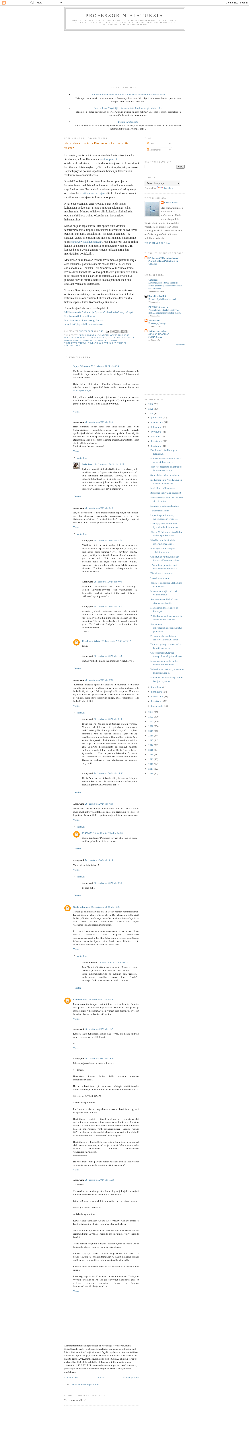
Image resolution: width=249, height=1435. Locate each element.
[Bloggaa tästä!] (116, 331)
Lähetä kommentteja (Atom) (84, 1384)
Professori (171, 202)
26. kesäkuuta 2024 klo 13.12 (116, 641)
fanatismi (103, 335)
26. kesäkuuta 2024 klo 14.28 (108, 833)
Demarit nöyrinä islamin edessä (162, 299)
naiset (68, 340)
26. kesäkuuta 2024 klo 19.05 (99, 1179)
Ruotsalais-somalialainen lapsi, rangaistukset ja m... (165, 460)
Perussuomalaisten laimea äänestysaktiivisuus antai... (165, 637)
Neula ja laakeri (81, 906)
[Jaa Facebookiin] (122, 331)
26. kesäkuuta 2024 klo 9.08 (108, 581)
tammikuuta (157, 705)
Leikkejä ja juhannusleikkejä (164, 505)
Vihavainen (154, 320)
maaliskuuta (157, 696)
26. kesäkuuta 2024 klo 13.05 (108, 606)
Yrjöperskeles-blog (158, 331)
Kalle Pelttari (80, 999)
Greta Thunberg (120, 335)
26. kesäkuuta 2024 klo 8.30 (99, 421)
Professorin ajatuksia (124, 15)
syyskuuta (156, 431)
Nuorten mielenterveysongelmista (83, 320)
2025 (151, 408)
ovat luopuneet (108, 159)
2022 (151, 716)
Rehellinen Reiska (91, 641)
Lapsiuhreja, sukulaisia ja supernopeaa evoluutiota (164, 517)
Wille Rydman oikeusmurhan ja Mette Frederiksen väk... (166, 617)
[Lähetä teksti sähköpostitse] (107, 331)
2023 (151, 711)
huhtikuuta (157, 691)
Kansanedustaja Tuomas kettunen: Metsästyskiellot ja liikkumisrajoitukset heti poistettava (165, 285)
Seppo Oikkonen (81, 366)
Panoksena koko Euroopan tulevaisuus (163, 451)
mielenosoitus (126, 338)
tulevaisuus (95, 343)
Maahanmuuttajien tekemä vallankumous (163, 592)
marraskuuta (157, 422)
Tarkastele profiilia (157, 243)
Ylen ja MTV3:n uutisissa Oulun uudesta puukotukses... (166, 533)
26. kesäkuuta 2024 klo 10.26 (105, 906)
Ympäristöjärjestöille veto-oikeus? (83, 324)
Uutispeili (153, 279)
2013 (151, 759)
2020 (151, 726)
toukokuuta (157, 687)
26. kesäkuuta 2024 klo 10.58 (113, 962)
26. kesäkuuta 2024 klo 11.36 (108, 773)
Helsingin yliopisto (76, 338)
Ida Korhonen (98, 338)
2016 (151, 745)
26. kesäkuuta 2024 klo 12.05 (103, 999)
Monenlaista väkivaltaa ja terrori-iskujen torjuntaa (166, 679)
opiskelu (103, 340)
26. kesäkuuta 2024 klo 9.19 (108, 719)
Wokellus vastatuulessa (161, 573)
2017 (151, 740)
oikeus (77, 340)
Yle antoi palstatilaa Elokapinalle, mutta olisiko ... (167, 584)
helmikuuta (157, 701)
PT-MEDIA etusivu (158, 306)
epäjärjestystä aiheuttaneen (85, 241)
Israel (112, 338)
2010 (151, 773)
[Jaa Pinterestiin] (126, 331)
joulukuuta (157, 417)
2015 (151, 749)
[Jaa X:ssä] (119, 331)
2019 (151, 730)
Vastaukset (82, 458)
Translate (168, 187)
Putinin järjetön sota (128, 121)
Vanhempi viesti (131, 1377)
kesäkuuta (156, 445)
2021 (151, 721)
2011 (151, 768)
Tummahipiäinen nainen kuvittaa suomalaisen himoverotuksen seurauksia (128, 94)
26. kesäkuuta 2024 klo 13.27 (109, 464)
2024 (151, 413)
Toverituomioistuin (160, 578)
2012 (151, 764)
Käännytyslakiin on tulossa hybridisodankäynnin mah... (165, 525)
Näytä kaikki (180, 344)
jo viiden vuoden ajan (92, 193)
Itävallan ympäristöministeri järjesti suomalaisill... (164, 541)
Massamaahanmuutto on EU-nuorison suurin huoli (164, 662)
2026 (151, 404)
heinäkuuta (157, 441)
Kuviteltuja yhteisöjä (157, 323)
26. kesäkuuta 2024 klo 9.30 (108, 883)
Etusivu (101, 1377)
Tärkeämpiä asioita (159, 510)
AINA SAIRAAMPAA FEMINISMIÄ (158, 335)
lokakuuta (156, 427)
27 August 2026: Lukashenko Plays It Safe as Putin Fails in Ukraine (163, 260)
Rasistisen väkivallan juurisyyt (165, 492)
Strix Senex (88, 464)
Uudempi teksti (71, 1377)
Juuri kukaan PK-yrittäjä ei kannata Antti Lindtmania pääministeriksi (128, 108)
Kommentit (155, 149)
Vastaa (76, 411)
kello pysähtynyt (81, 390)
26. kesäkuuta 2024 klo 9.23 (99, 803)
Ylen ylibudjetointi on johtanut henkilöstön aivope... (166, 468)
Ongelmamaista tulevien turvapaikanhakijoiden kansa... (167, 654)
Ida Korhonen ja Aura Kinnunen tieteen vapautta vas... (166, 481)
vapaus (108, 343)
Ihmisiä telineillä (157, 296)
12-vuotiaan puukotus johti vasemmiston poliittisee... (164, 566)
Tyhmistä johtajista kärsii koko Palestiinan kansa (165, 646)
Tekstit (152, 143)
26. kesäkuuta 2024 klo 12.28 (99, 1029)
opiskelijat (90, 340)
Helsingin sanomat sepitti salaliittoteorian (163, 550)
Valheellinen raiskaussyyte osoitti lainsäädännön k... (167, 671)
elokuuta (156, 436)
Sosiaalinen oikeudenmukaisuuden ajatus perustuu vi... (166, 628)
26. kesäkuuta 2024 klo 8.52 (99, 507)
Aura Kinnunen (87, 335)
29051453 (87, 833)
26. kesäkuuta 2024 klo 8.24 (105, 366)
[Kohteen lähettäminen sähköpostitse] (112, 331)
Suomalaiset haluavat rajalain (165, 475)
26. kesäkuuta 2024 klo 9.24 (99, 860)
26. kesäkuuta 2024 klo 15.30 (108, 656)
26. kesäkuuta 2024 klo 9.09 (99, 679)
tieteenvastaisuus (75, 343)
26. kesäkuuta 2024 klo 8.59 (108, 540)
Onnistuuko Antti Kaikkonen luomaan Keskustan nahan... (165, 558)
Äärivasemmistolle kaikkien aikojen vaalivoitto (164, 601)
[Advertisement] (124, 57)
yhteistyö (120, 343)
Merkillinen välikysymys (162, 488)
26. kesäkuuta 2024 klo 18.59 (99, 1058)
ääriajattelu (72, 346)
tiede (114, 340)
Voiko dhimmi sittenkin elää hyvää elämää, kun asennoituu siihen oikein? (164, 311)
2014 (151, 754)
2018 (151, 735)
